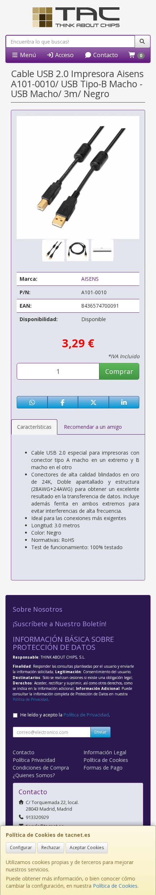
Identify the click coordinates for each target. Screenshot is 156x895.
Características (34, 426)
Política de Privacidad (30, 699)
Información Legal (104, 752)
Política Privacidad (34, 759)
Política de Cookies (115, 885)
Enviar (100, 732)
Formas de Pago (103, 767)
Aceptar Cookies (87, 847)
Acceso (64, 55)
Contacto (105, 55)
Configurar (21, 847)
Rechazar (50, 847)
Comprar (119, 371)
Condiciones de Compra (41, 767)
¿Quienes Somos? (34, 775)
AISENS (90, 278)
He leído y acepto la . (65, 715)
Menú (27, 55)
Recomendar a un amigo (93, 426)
